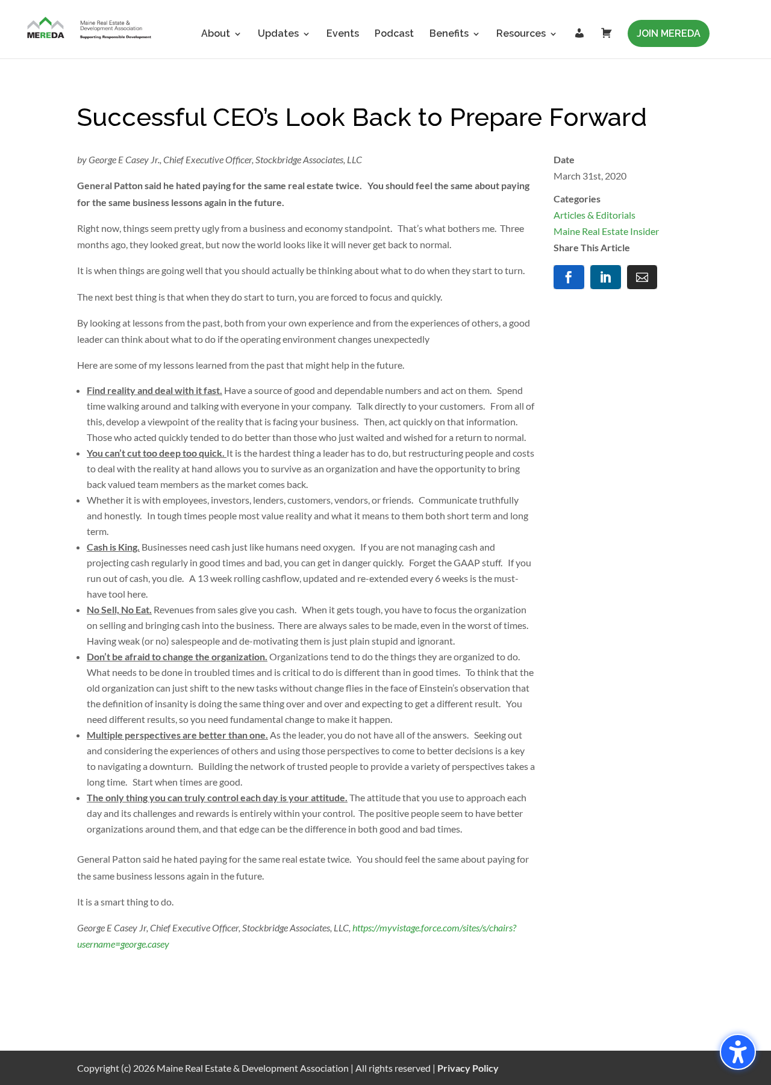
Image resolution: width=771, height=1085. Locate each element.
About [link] (215, 34)
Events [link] (342, 34)
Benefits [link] (449, 34)
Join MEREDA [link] (669, 33)
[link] (89, 28)
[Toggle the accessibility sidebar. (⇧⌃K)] (738, 1052)
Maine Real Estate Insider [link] (606, 231)
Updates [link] (278, 34)
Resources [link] (521, 34)
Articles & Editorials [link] (594, 214)
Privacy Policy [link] (468, 1068)
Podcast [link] (394, 34)
